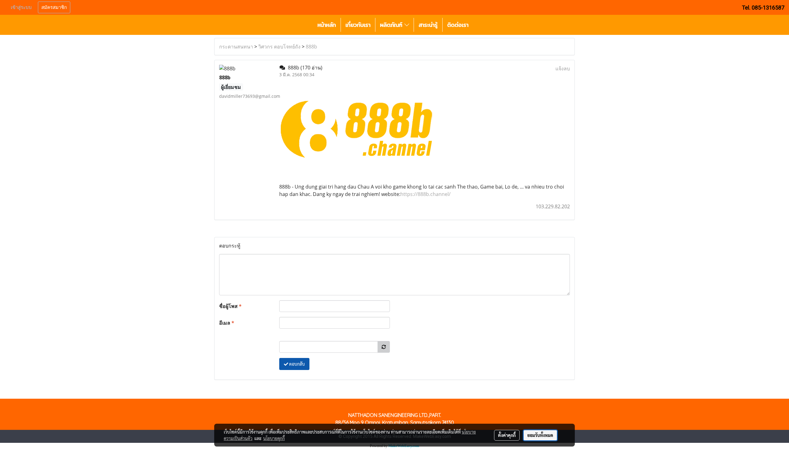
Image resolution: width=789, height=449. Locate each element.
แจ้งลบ (562, 68)
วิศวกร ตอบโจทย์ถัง (279, 46)
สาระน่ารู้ (428, 24)
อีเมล (226, 322)
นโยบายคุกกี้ (274, 438)
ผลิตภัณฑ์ (392, 24)
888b (311, 46)
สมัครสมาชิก (54, 7)
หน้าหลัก (326, 24)
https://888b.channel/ (425, 194)
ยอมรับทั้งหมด (540, 435)
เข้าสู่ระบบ (21, 7)
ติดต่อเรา (457, 24)
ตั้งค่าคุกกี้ (507, 435)
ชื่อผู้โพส (230, 306)
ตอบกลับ (296, 364)
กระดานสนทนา (236, 46)
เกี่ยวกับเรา (357, 24)
